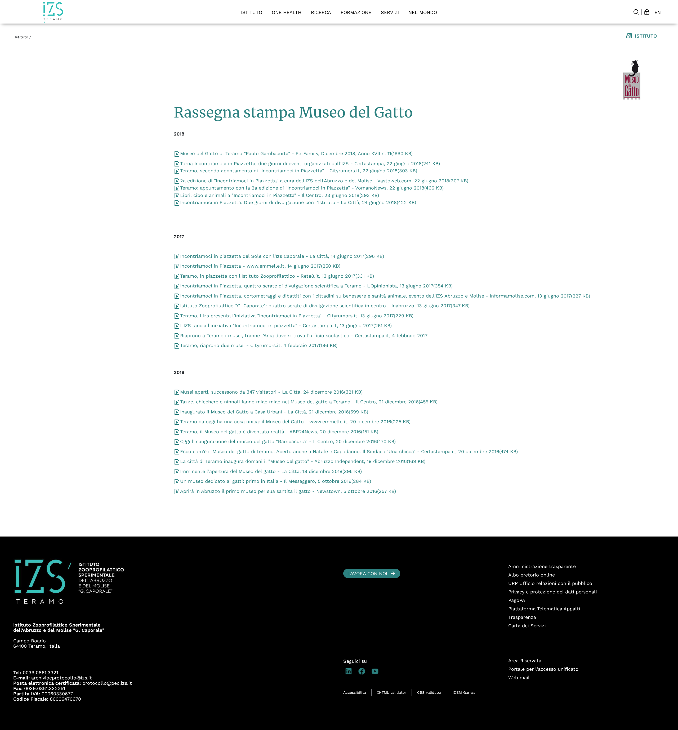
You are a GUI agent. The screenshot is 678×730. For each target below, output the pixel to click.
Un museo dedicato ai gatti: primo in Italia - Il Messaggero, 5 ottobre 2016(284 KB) (275, 481)
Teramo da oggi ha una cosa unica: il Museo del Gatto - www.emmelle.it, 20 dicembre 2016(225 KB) (295, 421)
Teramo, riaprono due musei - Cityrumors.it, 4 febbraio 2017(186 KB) (258, 345)
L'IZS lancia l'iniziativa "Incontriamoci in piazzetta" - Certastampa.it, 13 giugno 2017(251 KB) (286, 325)
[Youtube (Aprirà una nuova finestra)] (376, 671)
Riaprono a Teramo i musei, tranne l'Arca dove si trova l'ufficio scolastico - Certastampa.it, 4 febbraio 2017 (303, 335)
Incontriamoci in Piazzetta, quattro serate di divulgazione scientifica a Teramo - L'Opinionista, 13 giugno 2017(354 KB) (316, 286)
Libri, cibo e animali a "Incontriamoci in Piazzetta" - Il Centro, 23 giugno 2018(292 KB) (279, 195)
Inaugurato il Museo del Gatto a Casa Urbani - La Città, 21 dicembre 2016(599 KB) (274, 411)
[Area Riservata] (647, 12)
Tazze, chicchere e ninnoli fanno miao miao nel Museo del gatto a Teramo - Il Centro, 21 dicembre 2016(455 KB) (309, 401)
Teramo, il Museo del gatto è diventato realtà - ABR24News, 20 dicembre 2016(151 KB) (279, 431)
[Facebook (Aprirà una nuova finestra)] (363, 671)
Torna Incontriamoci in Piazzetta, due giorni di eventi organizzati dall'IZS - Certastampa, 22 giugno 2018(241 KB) (310, 163)
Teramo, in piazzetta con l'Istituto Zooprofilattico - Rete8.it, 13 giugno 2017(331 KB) (277, 276)
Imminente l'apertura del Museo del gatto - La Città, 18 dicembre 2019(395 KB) (271, 471)
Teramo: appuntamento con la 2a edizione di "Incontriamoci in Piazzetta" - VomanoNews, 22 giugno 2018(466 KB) (312, 188)
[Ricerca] (636, 12)
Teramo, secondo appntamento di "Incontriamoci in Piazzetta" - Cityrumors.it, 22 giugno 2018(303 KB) (298, 170)
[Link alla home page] (53, 13)
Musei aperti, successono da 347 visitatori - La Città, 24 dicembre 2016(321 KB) (271, 392)
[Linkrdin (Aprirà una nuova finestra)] (349, 671)
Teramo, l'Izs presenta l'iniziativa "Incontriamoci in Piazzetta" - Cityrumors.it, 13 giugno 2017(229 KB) (296, 315)
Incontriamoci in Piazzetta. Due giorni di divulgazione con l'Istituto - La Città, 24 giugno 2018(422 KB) (298, 202)
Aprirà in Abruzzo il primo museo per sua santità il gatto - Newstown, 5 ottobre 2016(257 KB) (288, 491)
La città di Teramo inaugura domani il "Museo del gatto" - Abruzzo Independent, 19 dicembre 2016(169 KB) (302, 461)
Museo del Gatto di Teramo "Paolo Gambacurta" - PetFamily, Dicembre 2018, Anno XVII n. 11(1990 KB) (296, 153)
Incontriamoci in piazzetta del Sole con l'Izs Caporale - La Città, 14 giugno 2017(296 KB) (282, 256)
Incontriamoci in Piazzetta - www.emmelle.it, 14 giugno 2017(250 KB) (260, 266)
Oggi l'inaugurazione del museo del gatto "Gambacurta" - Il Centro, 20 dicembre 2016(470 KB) (288, 441)
